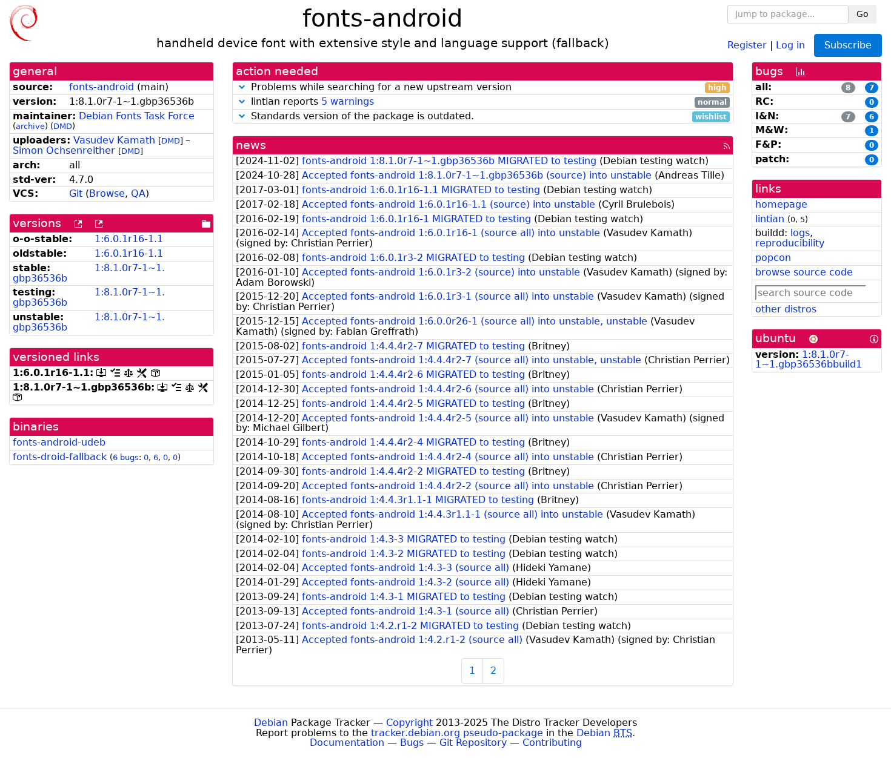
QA (138, 193)
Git (75, 193)
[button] (242, 87)
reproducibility (789, 243)
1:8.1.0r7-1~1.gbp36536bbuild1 (808, 360)
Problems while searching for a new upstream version (487, 87)
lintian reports (487, 102)
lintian (769, 219)
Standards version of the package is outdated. (487, 116)
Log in (790, 44)
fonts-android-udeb (59, 442)
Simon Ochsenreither (64, 150)
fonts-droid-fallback (60, 457)
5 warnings (347, 101)
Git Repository (473, 742)
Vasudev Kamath (114, 140)
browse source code (804, 272)
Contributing (552, 742)
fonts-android (101, 87)
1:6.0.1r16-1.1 (129, 239)
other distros (785, 309)
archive (30, 126)
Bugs (412, 742)
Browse (107, 193)
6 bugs (126, 457)
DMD (62, 126)
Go (862, 14)
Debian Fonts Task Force (137, 116)
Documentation (347, 742)
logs (800, 233)
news (251, 145)
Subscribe (848, 45)
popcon (773, 257)
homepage (781, 204)
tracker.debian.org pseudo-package (457, 733)
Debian (271, 722)
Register (747, 44)
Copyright (409, 722)
